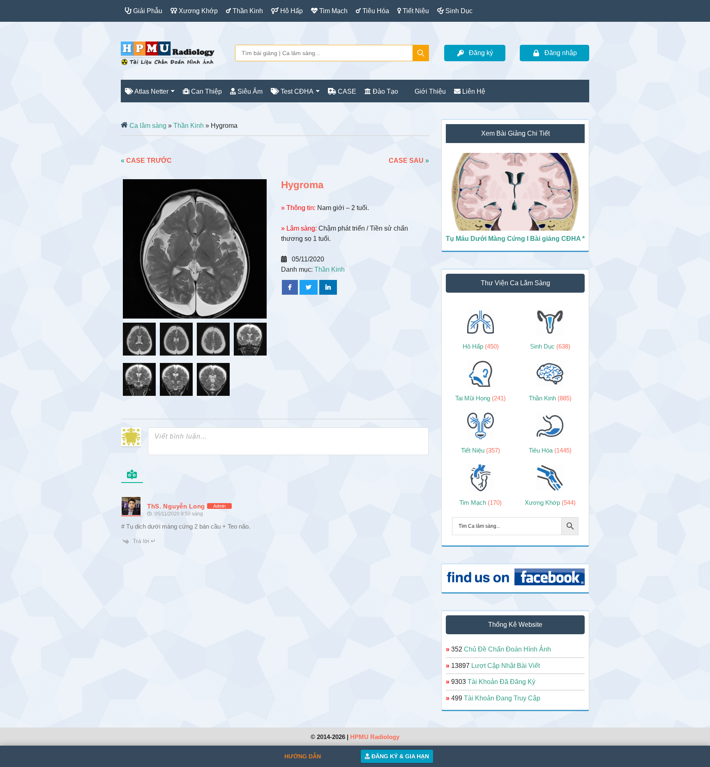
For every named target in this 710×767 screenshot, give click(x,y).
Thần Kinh (188, 125)
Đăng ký (481, 52)
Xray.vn (167, 53)
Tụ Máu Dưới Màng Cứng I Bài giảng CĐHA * (515, 238)
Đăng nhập (560, 52)
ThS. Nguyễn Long (176, 506)
